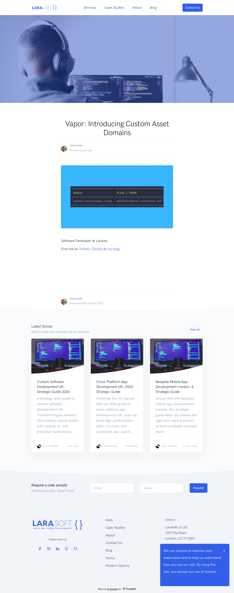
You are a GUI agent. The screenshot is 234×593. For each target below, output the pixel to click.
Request (198, 488)
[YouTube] (48, 548)
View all (195, 329)
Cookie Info (172, 578)
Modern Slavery (118, 566)
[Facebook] (40, 548)
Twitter (84, 249)
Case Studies (114, 7)
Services (89, 7)
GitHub (96, 249)
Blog (153, 7)
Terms (110, 558)
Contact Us (192, 7)
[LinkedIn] (57, 548)
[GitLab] (75, 548)
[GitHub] (66, 548)
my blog (113, 249)
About (137, 7)
